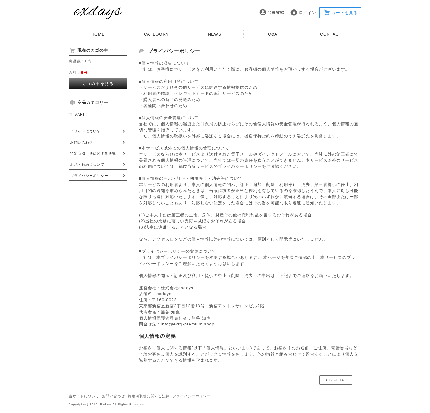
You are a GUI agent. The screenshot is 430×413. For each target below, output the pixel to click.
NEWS (214, 34)
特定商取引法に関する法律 (93, 153)
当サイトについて (85, 131)
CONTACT (331, 34)
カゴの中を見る (98, 83)
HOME (98, 34)
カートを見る (344, 12)
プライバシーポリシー (89, 176)
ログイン (307, 12)
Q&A (272, 34)
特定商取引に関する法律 (149, 396)
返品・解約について (87, 165)
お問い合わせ (81, 142)
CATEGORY (156, 34)
